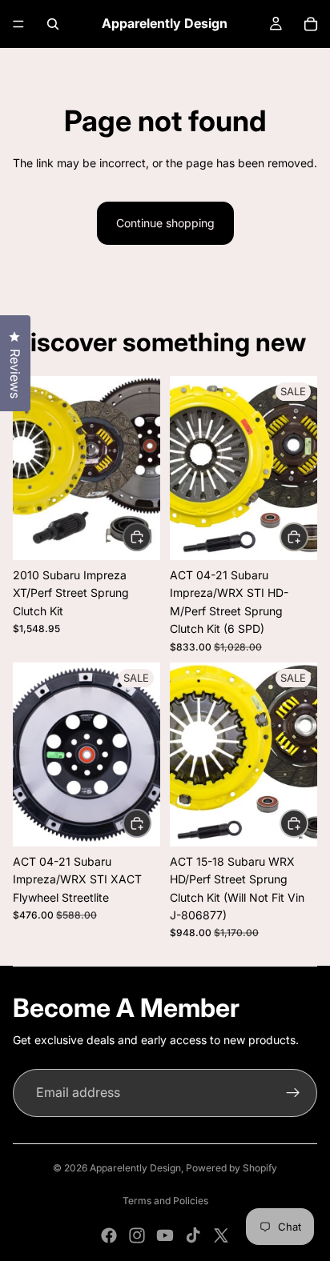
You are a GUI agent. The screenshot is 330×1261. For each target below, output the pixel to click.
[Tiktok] (193, 1235)
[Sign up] (293, 1093)
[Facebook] (109, 1235)
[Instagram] (137, 1235)
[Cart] (310, 24)
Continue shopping (165, 223)
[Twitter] (221, 1235)
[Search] (52, 24)
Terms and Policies (165, 1201)
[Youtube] (165, 1235)
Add (150, 536)
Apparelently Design (135, 1168)
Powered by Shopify (231, 1168)
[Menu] (18, 24)
